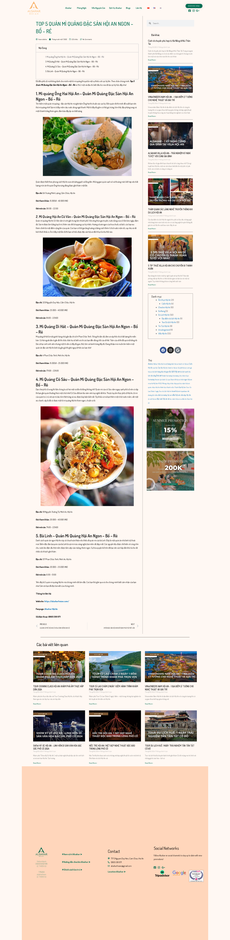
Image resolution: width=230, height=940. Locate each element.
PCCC (160, 383)
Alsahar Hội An (51, 609)
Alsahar (68, 8)
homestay (169, 376)
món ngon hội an (186, 379)
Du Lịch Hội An (163, 314)
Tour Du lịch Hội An (169, 322)
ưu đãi (182, 399)
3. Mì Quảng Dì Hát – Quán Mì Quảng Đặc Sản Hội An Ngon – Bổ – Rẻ (71, 61)
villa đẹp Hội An (186, 395)
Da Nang (161, 311)
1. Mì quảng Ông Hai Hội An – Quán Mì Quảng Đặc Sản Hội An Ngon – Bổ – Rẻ (74, 56)
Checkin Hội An (164, 307)
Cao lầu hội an (162, 368)
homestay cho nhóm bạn (181, 376)
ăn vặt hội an (152, 399)
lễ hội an (177, 379)
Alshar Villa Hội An (159, 364)
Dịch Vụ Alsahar (115, 8)
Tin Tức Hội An (163, 326)
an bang (168, 364)
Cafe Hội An (166, 303)
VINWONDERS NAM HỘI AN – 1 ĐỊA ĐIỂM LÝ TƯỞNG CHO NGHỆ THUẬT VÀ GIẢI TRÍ (170, 98)
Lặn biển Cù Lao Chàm (167, 379)
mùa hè (150, 383)
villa (156, 395)
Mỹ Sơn (155, 383)
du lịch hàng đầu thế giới (160, 372)
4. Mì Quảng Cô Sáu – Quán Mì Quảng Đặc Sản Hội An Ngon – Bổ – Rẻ (72, 66)
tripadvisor (183, 391)
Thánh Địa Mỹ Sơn (180, 387)
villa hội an (176, 394)
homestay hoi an (153, 379)
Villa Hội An (162, 333)
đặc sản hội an (162, 398)
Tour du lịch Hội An (165, 391)
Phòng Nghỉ (81, 8)
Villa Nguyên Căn (98, 8)
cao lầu (155, 368)
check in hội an (173, 368)
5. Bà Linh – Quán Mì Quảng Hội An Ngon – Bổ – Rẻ (65, 71)
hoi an (159, 375)
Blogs (128, 8)
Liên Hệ (139, 8)
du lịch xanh (184, 372)
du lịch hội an (174, 371)
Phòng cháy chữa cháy (169, 383)
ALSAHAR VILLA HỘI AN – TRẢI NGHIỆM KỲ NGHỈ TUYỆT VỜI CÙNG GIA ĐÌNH (169, 155)
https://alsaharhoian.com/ (56, 601)
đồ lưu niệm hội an (174, 399)
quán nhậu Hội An (154, 387)
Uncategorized (164, 329)
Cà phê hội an (182, 368)
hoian (164, 376)
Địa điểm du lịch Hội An (171, 318)
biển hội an (174, 364)
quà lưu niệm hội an (183, 383)
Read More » (152, 60)
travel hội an (176, 391)
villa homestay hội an (165, 395)
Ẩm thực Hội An (164, 299)
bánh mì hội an (184, 364)
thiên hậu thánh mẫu (167, 387)
